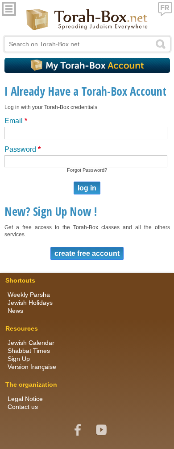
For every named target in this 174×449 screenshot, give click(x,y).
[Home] (87, 20)
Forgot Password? (87, 170)
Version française (32, 366)
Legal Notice (25, 398)
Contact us (23, 406)
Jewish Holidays (30, 302)
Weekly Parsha (29, 294)
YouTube (101, 430)
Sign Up (19, 358)
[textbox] (87, 44)
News (15, 310)
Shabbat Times (29, 350)
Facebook (78, 430)
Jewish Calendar (31, 342)
